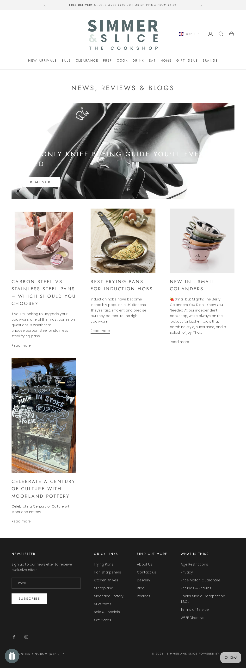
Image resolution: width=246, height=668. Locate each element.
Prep (107, 60)
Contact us (146, 572)
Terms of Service (195, 609)
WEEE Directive (192, 617)
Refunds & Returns (196, 588)
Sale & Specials (107, 612)
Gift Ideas (187, 60)
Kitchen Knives (106, 580)
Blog (141, 588)
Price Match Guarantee (200, 580)
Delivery (143, 580)
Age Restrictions (194, 564)
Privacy (187, 572)
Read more (41, 182)
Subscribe (29, 598)
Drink (138, 60)
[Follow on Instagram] (26, 637)
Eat (152, 60)
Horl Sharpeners (107, 572)
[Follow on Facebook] (14, 637)
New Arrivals (42, 60)
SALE (66, 60)
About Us (144, 564)
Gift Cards (102, 620)
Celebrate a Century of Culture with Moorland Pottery (43, 488)
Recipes (143, 596)
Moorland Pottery (108, 596)
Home (166, 60)
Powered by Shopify (216, 653)
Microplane (103, 588)
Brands (210, 60)
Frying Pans (103, 564)
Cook (122, 60)
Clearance (87, 60)
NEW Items (102, 604)
